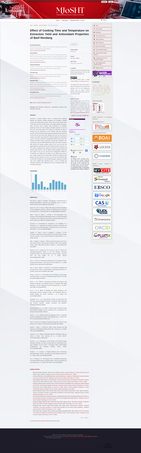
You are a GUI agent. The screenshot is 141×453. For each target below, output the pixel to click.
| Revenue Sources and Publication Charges (100, 58)
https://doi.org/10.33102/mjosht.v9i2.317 (42, 102)
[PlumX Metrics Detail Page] (77, 124)
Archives (36, 25)
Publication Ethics (74, 20)
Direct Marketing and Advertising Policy (99, 63)
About (58, 20)
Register (104, 1)
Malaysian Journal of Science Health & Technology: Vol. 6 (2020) (59, 389)
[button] (75, 138)
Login (110, 1)
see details (77, 134)
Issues (82, 20)
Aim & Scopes (99, 28)
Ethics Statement (100, 42)
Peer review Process (100, 35)
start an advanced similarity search (45, 420)
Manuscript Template (100, 46)
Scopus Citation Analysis (101, 49)
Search (105, 20)
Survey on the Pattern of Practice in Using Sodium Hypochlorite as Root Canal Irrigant (53, 392)
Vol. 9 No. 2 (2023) (42, 25)
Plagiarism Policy (99, 67)
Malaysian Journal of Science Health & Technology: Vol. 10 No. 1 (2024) (70, 381)
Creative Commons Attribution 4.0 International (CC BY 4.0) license (78, 437)
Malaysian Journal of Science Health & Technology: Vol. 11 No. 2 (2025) (65, 403)
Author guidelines (100, 39)
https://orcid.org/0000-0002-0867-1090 (38, 70)
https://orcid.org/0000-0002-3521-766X (38, 97)
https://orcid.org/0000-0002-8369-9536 (38, 62)
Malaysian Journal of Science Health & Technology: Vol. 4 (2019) (74, 385)
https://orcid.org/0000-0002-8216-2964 (38, 78)
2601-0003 (85, 434)
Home (31, 25)
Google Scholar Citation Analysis (100, 53)
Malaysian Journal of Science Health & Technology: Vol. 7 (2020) (61, 374)
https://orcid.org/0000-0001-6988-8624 (38, 50)
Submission (98, 32)
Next (86, 417)
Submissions (65, 20)
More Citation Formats (80, 115)
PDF (74, 44)
